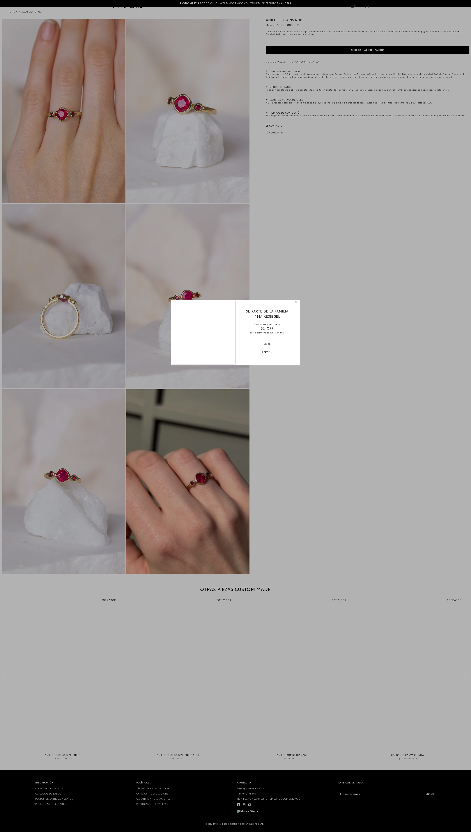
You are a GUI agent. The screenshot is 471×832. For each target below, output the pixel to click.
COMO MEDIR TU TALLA (49, 789)
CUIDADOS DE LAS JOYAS (50, 794)
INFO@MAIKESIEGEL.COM (252, 789)
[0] (352, 6)
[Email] (250, 805)
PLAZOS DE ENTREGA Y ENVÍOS (54, 799)
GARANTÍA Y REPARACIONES (153, 799)
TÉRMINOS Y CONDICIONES (152, 789)
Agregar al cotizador (367, 50)
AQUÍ (430, 103)
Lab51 (263, 824)
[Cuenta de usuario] (359, 6)
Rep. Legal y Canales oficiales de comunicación (269, 799)
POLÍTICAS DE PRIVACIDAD (152, 804)
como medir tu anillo (305, 62)
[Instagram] (244, 805)
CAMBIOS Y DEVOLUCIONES (153, 794)
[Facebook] (238, 805)
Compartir (276, 133)
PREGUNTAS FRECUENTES (50, 804)
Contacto (275, 126)
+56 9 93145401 (246, 794)
